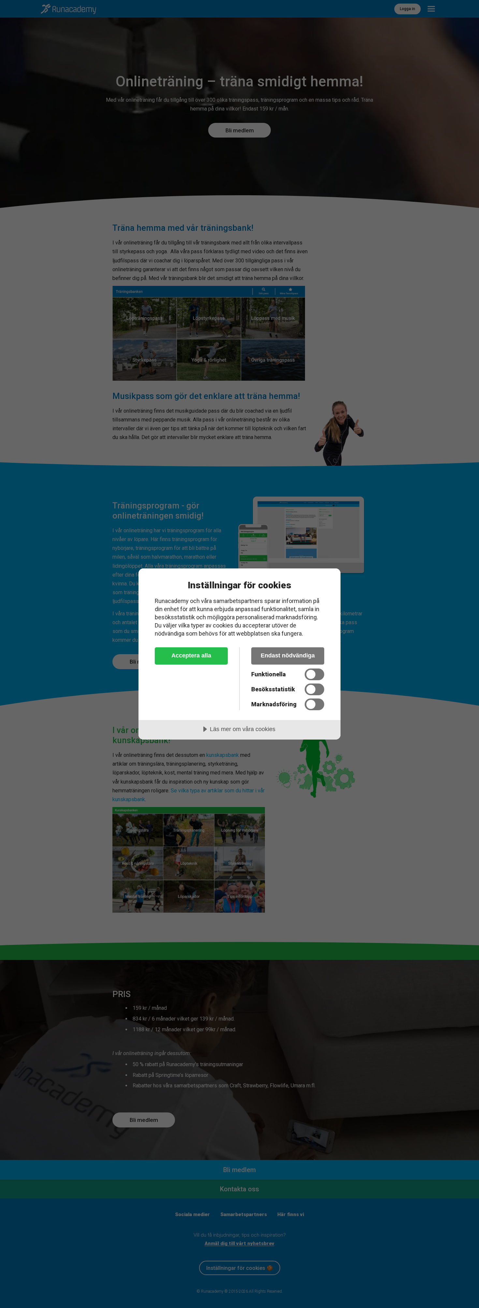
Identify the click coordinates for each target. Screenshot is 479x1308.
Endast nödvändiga (288, 655)
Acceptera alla (191, 655)
